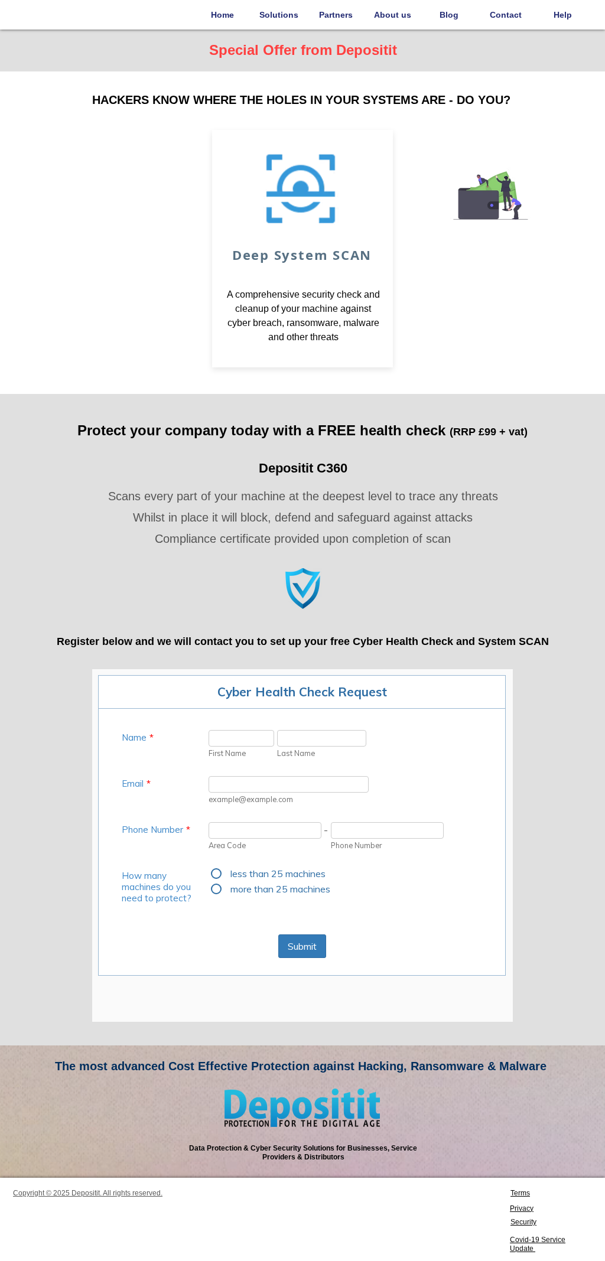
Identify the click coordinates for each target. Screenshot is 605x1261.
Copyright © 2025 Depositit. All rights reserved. (87, 1193)
